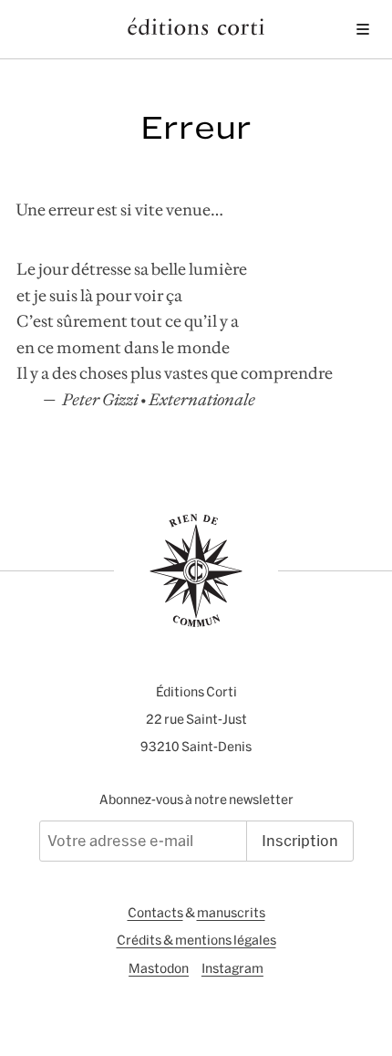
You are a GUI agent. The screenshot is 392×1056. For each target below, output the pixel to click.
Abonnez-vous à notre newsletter (196, 799)
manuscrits (231, 912)
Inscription (300, 840)
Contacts (155, 912)
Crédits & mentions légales (196, 940)
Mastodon (159, 968)
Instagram (232, 968)
